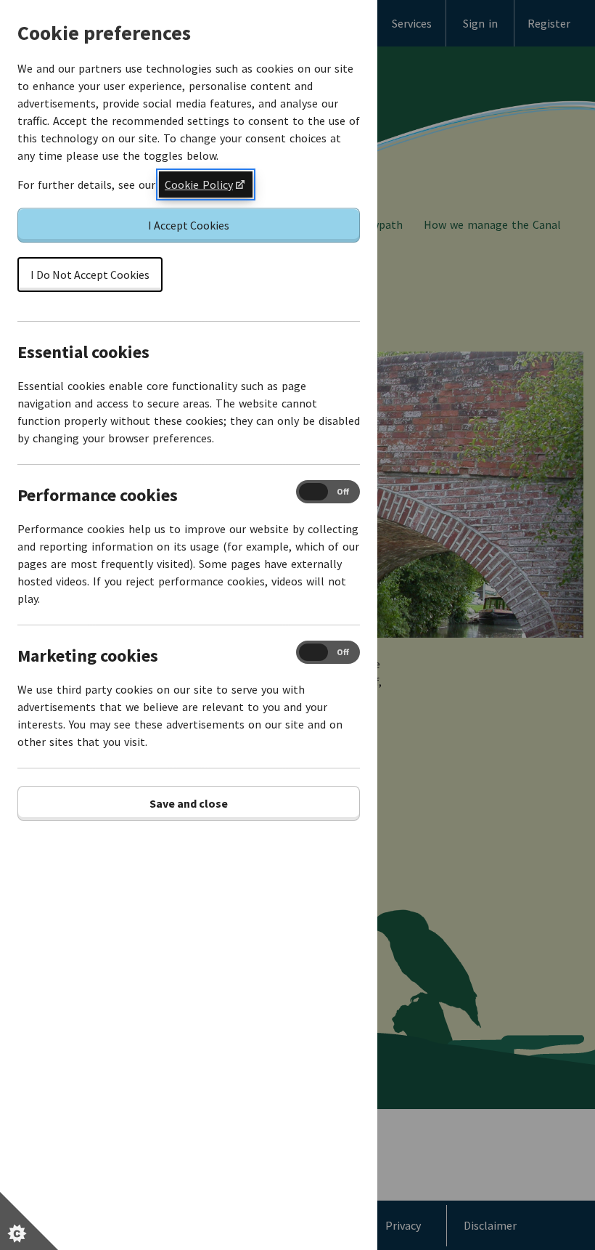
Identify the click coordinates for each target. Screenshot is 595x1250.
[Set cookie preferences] (29, 1221)
